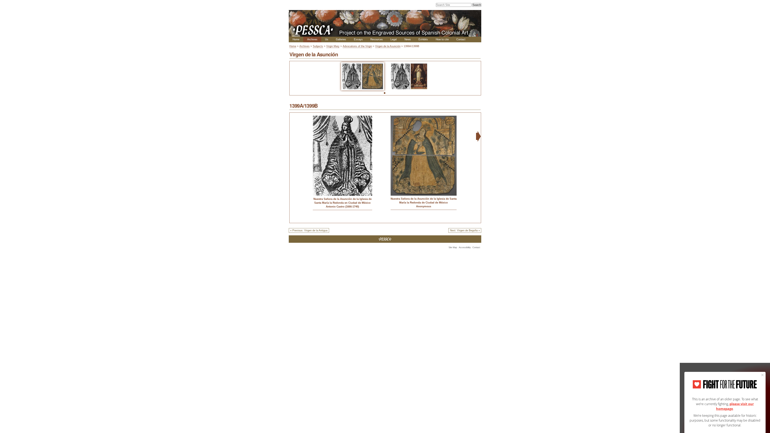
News (407, 39)
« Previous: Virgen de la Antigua (308, 230)
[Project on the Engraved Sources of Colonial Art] (385, 35)
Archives (312, 39)
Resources (376, 39)
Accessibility (465, 247)
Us (326, 39)
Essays (358, 39)
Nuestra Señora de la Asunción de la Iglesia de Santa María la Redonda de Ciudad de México (424, 200)
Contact (460, 39)
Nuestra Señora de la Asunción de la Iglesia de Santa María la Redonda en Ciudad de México (342, 200)
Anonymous (423, 206)
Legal (393, 39)
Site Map (453, 247)
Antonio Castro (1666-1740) (342, 206)
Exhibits (423, 39)
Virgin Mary (332, 46)
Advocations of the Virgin (357, 46)
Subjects (318, 46)
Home (296, 39)
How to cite (442, 39)
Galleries (341, 39)
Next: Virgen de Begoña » (465, 230)
